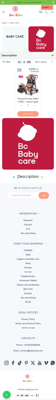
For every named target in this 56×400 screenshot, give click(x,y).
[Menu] (4, 12)
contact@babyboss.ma (31, 350)
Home (4, 23)
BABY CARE (19, 70)
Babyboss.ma (32, 389)
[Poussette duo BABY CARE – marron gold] (28, 84)
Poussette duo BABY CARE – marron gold (28, 100)
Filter (7, 62)
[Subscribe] (43, 195)
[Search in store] (52, 12)
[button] (2, 2)
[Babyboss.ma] (16, 12)
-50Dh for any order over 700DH (28, 2)
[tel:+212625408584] (46, 12)
